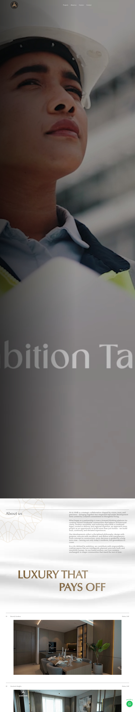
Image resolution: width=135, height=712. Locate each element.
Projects (65, 5)
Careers (81, 5)
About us (73, 5)
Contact (88, 5)
